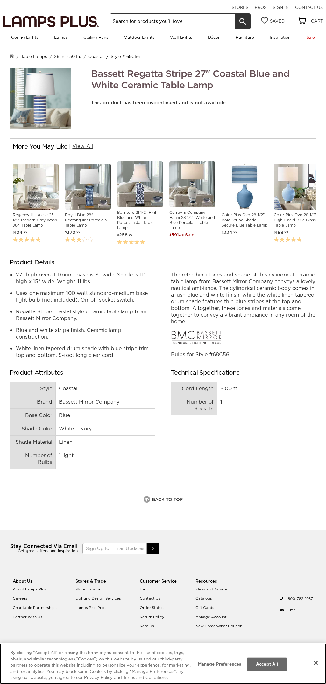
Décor (214, 37)
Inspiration (280, 37)
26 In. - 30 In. (67, 56)
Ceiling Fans (95, 37)
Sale (311, 37)
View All (82, 146)
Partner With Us (27, 616)
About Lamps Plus (29, 589)
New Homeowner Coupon (218, 626)
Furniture (245, 37)
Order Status (152, 607)
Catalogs (203, 598)
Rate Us (147, 626)
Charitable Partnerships (35, 607)
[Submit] (153, 548)
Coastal (95, 56)
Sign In (281, 7)
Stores (240, 7)
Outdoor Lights (139, 37)
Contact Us (309, 7)
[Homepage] (12, 56)
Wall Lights (181, 37)
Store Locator (88, 589)
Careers (20, 598)
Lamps (60, 37)
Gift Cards (204, 607)
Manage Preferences (219, 664)
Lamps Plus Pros (90, 607)
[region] (163, 663)
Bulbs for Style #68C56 (200, 354)
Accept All (267, 664)
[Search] (243, 21)
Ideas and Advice (211, 589)
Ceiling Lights (24, 37)
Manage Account (211, 616)
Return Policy (152, 616)
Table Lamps (34, 56)
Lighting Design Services (98, 598)
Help (144, 589)
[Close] (316, 663)
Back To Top (167, 499)
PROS (260, 7)
